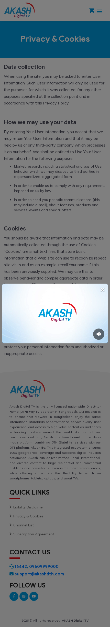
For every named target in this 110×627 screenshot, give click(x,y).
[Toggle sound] (98, 334)
